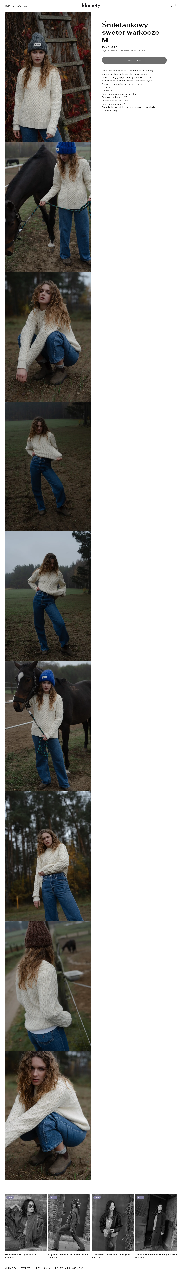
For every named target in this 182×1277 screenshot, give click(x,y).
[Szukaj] (170, 5)
